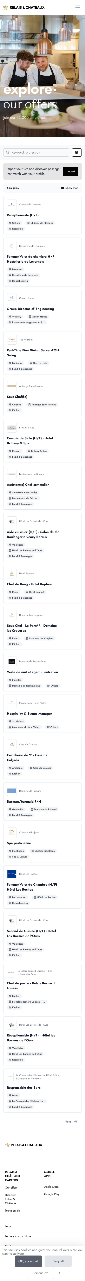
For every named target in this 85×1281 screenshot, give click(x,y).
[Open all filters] (77, 152)
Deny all (58, 1261)
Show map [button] (71, 187)
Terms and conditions (18, 1236)
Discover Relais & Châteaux (10, 1199)
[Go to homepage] (24, 7)
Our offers (11, 1187)
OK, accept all (28, 1261)
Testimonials (12, 1210)
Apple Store (51, 1187)
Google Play (51, 1194)
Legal (8, 1226)
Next (68, 1121)
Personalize (40, 1273)
